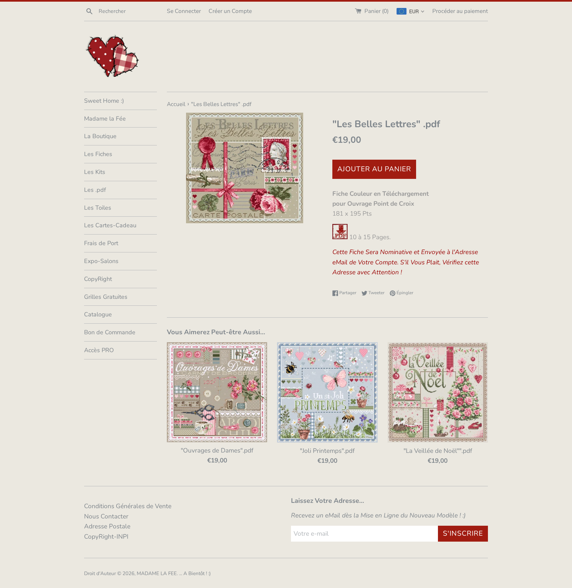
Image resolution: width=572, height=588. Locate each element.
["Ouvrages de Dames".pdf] (217, 392)
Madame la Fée (105, 119)
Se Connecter (184, 11)
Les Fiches (98, 154)
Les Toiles (97, 208)
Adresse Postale (107, 526)
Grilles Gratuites (105, 297)
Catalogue (98, 314)
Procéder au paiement (460, 11)
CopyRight (98, 279)
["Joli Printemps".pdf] (327, 392)
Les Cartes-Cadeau (110, 225)
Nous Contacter (106, 516)
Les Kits (94, 172)
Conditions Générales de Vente (127, 506)
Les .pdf (95, 190)
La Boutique (100, 136)
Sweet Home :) (104, 101)
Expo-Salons (101, 261)
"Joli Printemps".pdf (327, 451)
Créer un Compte (230, 11)
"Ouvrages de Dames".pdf (217, 450)
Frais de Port (101, 243)
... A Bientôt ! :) (195, 573)
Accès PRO (99, 350)
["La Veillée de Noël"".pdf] (438, 392)
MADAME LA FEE (157, 573)
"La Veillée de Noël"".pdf (438, 451)
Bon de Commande (109, 332)
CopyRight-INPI (106, 536)
